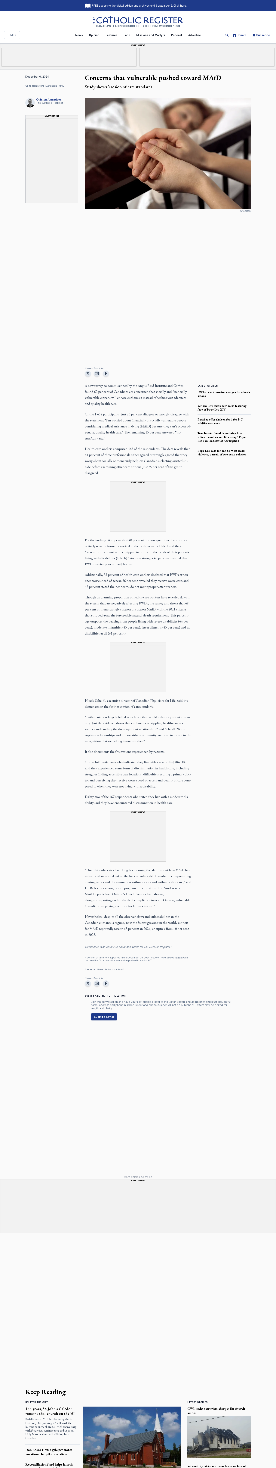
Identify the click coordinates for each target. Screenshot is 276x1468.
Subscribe (263, 35)
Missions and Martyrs (150, 35)
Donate (241, 35)
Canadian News (34, 85)
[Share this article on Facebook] (106, 374)
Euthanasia (51, 85)
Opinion (94, 35)
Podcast (176, 35)
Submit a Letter (104, 1016)
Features (111, 35)
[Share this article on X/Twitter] (88, 374)
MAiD (62, 85)
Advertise (194, 35)
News (79, 35)
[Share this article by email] (97, 374)
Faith (127, 35)
